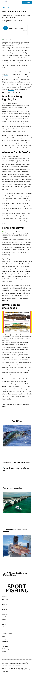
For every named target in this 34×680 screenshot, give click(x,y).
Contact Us (4, 604)
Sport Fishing (5, 646)
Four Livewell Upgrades (12, 488)
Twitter (3, 621)
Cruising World (5, 639)
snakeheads (15, 350)
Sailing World (5, 641)
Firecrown (20, 668)
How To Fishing (24, 404)
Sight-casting (6, 259)
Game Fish (5, 8)
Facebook (4, 619)
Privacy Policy (5, 599)
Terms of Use (5, 602)
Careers (3, 607)
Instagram (4, 624)
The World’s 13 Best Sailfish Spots (16, 463)
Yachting (4, 651)
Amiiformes (11, 89)
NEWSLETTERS (26, 2)
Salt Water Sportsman (7, 644)
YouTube (4, 626)
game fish (16, 404)
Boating (3, 636)
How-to (4, 406)
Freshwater (9, 404)
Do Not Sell (4, 609)
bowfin (6, 74)
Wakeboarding (5, 649)
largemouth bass (25, 48)
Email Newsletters (6, 616)
